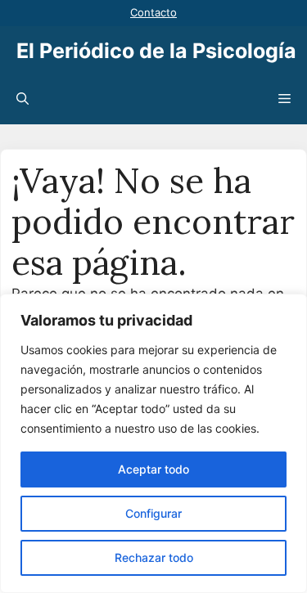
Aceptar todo (153, 469)
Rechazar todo (154, 557)
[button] (22, 99)
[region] (153, 443)
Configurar (153, 513)
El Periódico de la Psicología (156, 50)
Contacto (153, 12)
